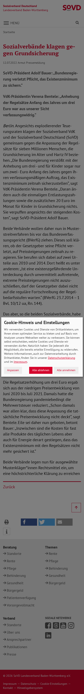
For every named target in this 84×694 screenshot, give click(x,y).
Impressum (20, 362)
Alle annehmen (66, 370)
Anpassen (13, 370)
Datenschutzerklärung (61, 358)
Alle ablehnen (40, 370)
